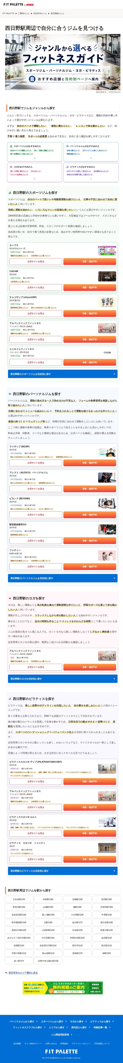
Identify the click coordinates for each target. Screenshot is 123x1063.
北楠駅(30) (77, 899)
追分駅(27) (77, 922)
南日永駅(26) (106, 922)
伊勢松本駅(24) (77, 937)
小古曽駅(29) (77, 914)
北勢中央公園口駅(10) (48, 961)
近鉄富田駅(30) (19, 914)
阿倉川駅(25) (106, 930)
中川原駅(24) (48, 937)
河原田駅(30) (106, 907)
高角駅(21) (77, 953)
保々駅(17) (19, 961)
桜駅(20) (106, 953)
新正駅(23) (106, 945)
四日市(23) (77, 945)
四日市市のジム (40, 13)
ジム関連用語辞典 (60, 1034)
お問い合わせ (51, 1043)
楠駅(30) (77, 907)
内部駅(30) (48, 899)
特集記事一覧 (100, 1027)
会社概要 (17, 1043)
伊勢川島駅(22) (19, 953)
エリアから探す (57, 1027)
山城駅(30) (48, 907)
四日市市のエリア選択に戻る (23, 973)
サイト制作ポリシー (33, 1043)
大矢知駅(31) (19, 899)
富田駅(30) (106, 899)
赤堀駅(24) (19, 945)
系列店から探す (79, 1027)
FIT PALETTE (8, 13)
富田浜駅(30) (19, 907)
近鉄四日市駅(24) (48, 945)
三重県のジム (24, 13)
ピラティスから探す (100, 1021)
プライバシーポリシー (81, 1043)
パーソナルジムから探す (22, 1021)
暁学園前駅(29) (19, 922)
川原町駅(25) (48, 930)
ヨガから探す (77, 1021)
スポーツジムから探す (52, 1021)
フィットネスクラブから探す (27, 1027)
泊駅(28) (48, 922)
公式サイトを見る (36, 261)
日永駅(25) (77, 930)
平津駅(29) (106, 914)
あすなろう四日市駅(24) (18, 937)
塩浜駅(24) (106, 937)
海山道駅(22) (48, 953)
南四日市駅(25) (19, 930)
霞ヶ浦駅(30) (48, 914)
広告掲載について (102, 1043)
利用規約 (64, 1043)
